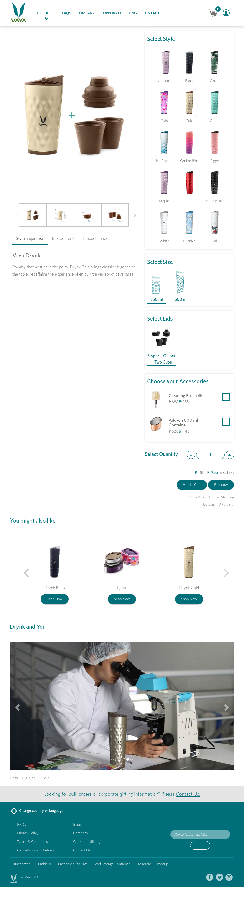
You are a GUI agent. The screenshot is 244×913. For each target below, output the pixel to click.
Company (86, 13)
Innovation (81, 824)
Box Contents (64, 238)
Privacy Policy (28, 833)
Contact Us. (188, 794)
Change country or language (40, 810)
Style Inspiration (30, 238)
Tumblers (43, 864)
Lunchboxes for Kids (72, 864)
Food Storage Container (111, 864)
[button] (15, 215)
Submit (200, 845)
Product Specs (95, 238)
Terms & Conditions (32, 841)
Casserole (143, 864)
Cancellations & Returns (36, 850)
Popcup (162, 864)
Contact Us (82, 850)
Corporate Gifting (119, 13)
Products (48, 12)
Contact (151, 13)
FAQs (66, 13)
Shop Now (55, 599)
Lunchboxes (21, 864)
